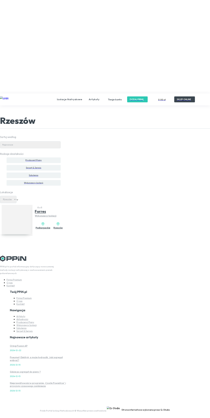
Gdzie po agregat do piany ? (25, 371)
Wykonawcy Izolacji (45, 215)
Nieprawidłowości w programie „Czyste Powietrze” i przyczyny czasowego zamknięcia (38, 384)
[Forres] (15, 218)
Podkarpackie (43, 227)
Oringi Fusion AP (19, 345)
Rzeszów (58, 227)
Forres (40, 211)
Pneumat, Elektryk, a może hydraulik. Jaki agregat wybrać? (36, 359)
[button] (202, 99)
